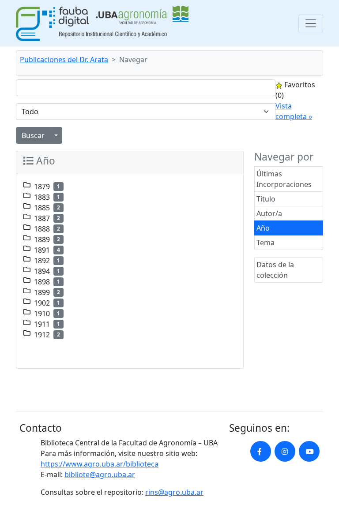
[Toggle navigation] (310, 23)
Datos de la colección (275, 270)
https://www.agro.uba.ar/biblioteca (99, 464)
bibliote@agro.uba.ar (99, 474)
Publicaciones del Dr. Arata (64, 59)
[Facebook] (260, 451)
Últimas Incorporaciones (284, 179)
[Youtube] (309, 451)
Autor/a (269, 213)
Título (265, 199)
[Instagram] (285, 451)
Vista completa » (293, 111)
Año (263, 228)
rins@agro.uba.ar (174, 492)
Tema (265, 242)
